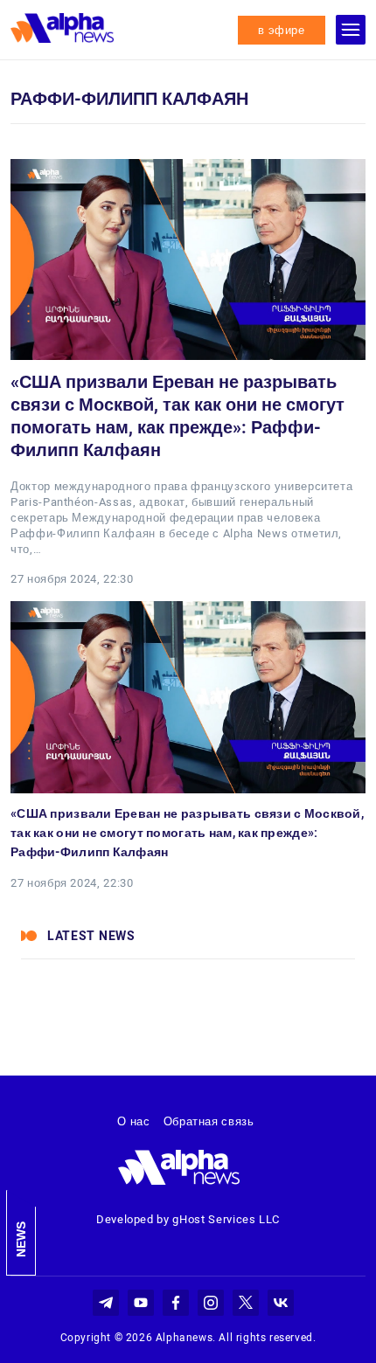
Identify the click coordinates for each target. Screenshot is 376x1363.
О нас (133, 1121)
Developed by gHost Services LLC (188, 1219)
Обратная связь (209, 1121)
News (21, 1239)
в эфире (281, 30)
